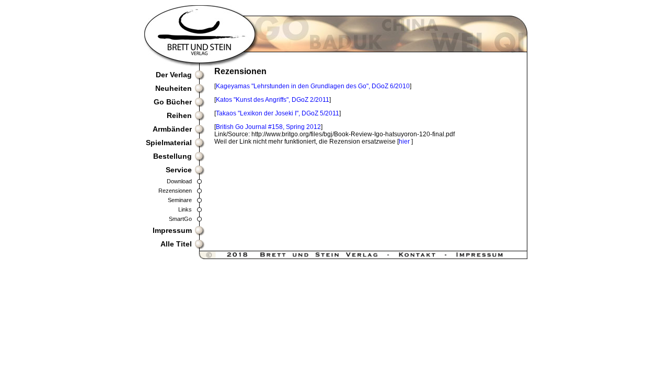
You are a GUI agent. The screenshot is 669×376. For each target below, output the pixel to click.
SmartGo (180, 219)
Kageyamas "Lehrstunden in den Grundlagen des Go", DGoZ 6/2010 (313, 86)
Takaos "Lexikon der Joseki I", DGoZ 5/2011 (277, 113)
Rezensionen (175, 190)
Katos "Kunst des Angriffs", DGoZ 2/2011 (272, 99)
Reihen (179, 115)
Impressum (172, 230)
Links (185, 209)
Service (179, 170)
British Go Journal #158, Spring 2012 (268, 127)
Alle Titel (176, 244)
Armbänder (172, 129)
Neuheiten (173, 88)
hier (405, 141)
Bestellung (172, 156)
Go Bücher (173, 102)
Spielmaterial (169, 142)
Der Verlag (174, 74)
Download (179, 181)
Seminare (180, 200)
